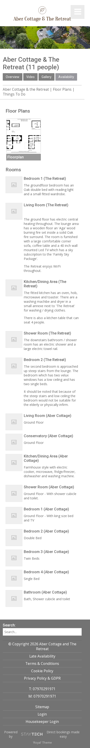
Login (42, 714)
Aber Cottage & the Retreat (26, 89)
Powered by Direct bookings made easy (42, 734)
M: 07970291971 (42, 696)
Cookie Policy (42, 671)
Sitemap (42, 706)
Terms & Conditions (42, 663)
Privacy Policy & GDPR (42, 678)
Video (30, 77)
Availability (66, 77)
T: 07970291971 (42, 689)
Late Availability (42, 656)
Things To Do (14, 94)
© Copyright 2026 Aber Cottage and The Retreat (42, 646)
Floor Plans (62, 89)
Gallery (46, 77)
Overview (12, 77)
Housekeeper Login (42, 721)
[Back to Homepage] (42, 14)
